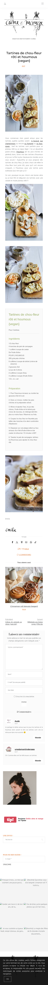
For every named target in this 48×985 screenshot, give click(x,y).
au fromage (28, 143)
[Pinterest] (22, 542)
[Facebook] (12, 542)
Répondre (38, 737)
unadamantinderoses (25, 749)
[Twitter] (17, 542)
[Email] (26, 542)
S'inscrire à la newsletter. (24, 696)
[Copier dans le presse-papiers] (35, 542)
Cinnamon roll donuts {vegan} (24, 606)
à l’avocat (35, 141)
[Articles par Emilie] (19, 548)
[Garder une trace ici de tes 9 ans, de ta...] (12, 915)
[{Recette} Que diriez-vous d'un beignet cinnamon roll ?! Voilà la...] (36, 891)
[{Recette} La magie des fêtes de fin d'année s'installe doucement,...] (36, 939)
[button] (8, 591)
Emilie (27, 549)
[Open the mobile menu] (42, 3)
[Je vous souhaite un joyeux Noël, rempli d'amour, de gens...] (12, 939)
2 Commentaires (25, 555)
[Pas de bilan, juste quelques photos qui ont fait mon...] (36, 915)
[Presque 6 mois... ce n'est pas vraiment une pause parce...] (12, 891)
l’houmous (20, 151)
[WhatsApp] (31, 542)
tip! (10, 819)
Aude (17, 721)
